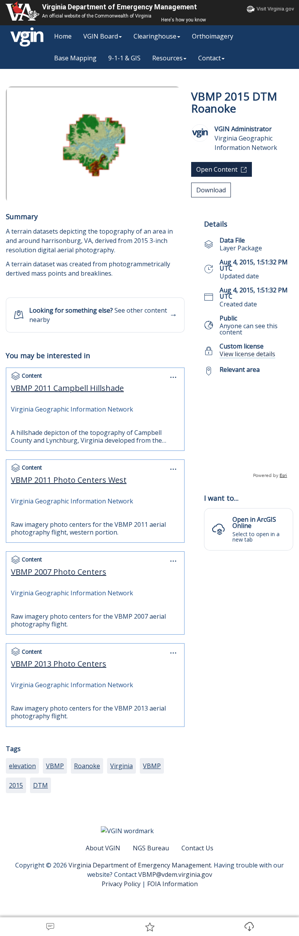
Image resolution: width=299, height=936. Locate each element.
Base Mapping (75, 58)
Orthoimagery (212, 36)
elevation (22, 766)
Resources (167, 58)
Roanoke (87, 766)
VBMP (55, 766)
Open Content (216, 169)
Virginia (121, 766)
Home (63, 36)
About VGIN (103, 848)
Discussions (50, 926)
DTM (40, 785)
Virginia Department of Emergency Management (119, 7)
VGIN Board (100, 36)
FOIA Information (172, 884)
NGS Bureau (151, 848)
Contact (209, 58)
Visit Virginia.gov (275, 9)
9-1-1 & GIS (124, 58)
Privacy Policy (121, 884)
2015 (16, 785)
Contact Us (197, 848)
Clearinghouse (155, 36)
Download (249, 926)
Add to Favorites (149, 926)
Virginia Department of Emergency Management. (141, 865)
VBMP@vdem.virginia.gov (175, 874)
